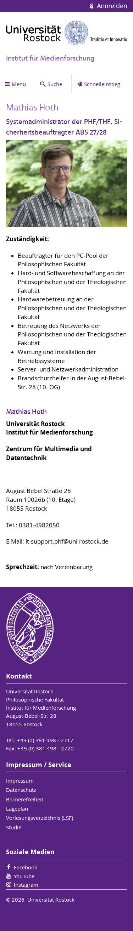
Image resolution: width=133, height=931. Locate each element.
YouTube (24, 876)
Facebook (25, 867)
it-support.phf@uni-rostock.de (67, 541)
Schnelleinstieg (102, 83)
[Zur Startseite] (66, 33)
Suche (55, 83)
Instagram (26, 884)
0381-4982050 (39, 525)
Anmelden (111, 6)
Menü (19, 83)
